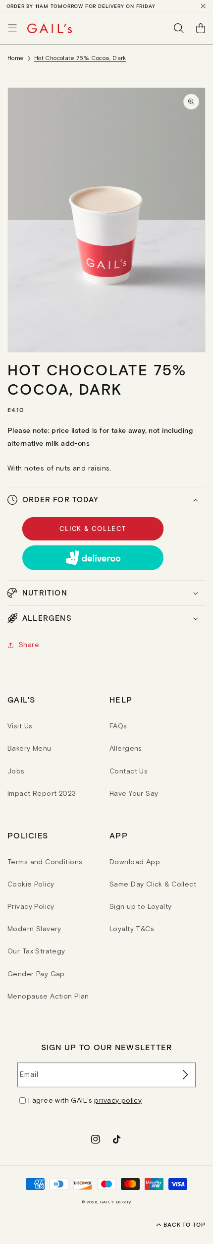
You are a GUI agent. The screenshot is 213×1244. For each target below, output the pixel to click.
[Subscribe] (184, 1075)
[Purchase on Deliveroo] (92, 557)
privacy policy (118, 1100)
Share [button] (29, 645)
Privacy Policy (30, 906)
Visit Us (19, 726)
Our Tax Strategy (36, 951)
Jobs (16, 771)
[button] (12, 28)
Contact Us (128, 771)
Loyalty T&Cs (131, 929)
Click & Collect (92, 529)
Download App (134, 862)
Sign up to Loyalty (140, 906)
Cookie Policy (30, 884)
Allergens (125, 748)
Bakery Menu (29, 748)
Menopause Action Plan (48, 996)
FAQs (118, 726)
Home (15, 58)
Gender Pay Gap (36, 974)
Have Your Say (133, 793)
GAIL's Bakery (115, 1201)
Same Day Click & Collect (152, 884)
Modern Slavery (34, 929)
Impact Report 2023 (41, 793)
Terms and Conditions (44, 862)
